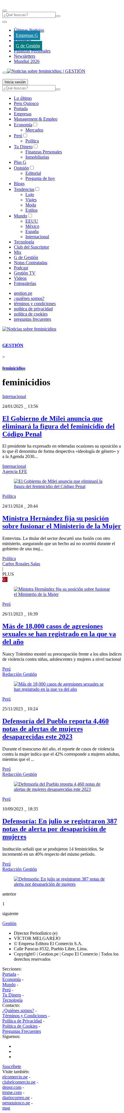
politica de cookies (31, 313)
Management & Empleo (35, 119)
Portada (21, 108)
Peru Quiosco (26, 103)
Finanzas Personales (32, 50)
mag (6, 1108)
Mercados (34, 129)
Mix (17, 252)
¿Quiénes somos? (18, 1010)
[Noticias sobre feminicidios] (29, 328)
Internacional (37, 236)
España (32, 231)
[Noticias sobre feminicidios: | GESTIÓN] (46, 71)
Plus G (20, 162)
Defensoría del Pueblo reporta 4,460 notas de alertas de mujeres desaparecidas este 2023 (55, 728)
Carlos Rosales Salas (21, 563)
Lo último (23, 98)
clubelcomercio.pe (18, 1082)
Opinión (21, 168)
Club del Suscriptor (31, 247)
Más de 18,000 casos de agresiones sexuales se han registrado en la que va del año (59, 633)
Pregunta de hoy (40, 178)
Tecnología (24, 241)
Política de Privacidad (22, 1020)
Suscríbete (11, 1066)
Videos (20, 278)
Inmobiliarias (37, 157)
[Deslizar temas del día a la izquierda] (4, 22)
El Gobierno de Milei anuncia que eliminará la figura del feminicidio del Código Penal (58, 426)
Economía (23, 124)
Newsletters (24, 56)
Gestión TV (24, 273)
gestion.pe (23, 293)
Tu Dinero (23, 146)
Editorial (33, 173)
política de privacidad (33, 308)
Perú (18, 135)
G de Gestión (28, 45)
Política (32, 140)
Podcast (21, 267)
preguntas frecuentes (32, 319)
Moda (30, 204)
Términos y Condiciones (24, 1015)
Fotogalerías (25, 283)
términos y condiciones (35, 303)
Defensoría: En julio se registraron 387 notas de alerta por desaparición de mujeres (59, 828)
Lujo (29, 194)
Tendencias (24, 189)
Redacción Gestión (19, 674)
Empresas (22, 40)
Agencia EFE (14, 471)
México (32, 226)
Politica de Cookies (19, 1026)
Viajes (31, 199)
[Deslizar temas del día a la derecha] (4, 73)
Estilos (31, 210)
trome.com (12, 1092)
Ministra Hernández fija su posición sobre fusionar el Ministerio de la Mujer (61, 522)
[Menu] (4, 11)
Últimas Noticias (29, 30)
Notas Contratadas (30, 262)
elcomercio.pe (15, 1076)
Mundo (20, 215)
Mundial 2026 (27, 61)
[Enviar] (58, 16)
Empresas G (27, 35)
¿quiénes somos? (29, 298)
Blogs (19, 183)
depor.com (11, 1087)
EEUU (31, 221)
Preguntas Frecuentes (21, 1031)
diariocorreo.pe (16, 1097)
